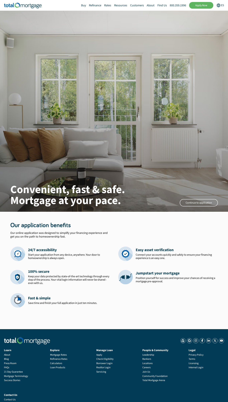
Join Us (146, 372)
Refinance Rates (58, 359)
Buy (83, 5)
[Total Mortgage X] (214, 340)
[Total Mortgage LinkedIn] (208, 340)
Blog (6, 359)
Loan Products (57, 367)
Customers (137, 5)
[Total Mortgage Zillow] (183, 340)
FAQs (6, 367)
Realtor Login (103, 367)
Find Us (162, 5)
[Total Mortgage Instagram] (195, 340)
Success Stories (12, 380)
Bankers (146, 359)
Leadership (148, 355)
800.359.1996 (178, 5)
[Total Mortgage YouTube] (221, 340)
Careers (146, 367)
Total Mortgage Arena (153, 380)
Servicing (101, 372)
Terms (192, 359)
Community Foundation (155, 376)
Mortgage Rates (58, 355)
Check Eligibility (104, 359)
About (150, 5)
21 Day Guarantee (13, 372)
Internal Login (196, 367)
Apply (99, 355)
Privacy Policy (196, 355)
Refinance (95, 5)
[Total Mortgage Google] (189, 340)
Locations (147, 363)
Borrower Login (104, 363)
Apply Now (201, 5)
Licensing (194, 363)
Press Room (10, 363)
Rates (107, 5)
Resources (120, 5)
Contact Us (10, 399)
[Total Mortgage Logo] (27, 340)
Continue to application (199, 203)
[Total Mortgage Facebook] (202, 340)
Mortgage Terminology (16, 376)
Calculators (56, 363)
